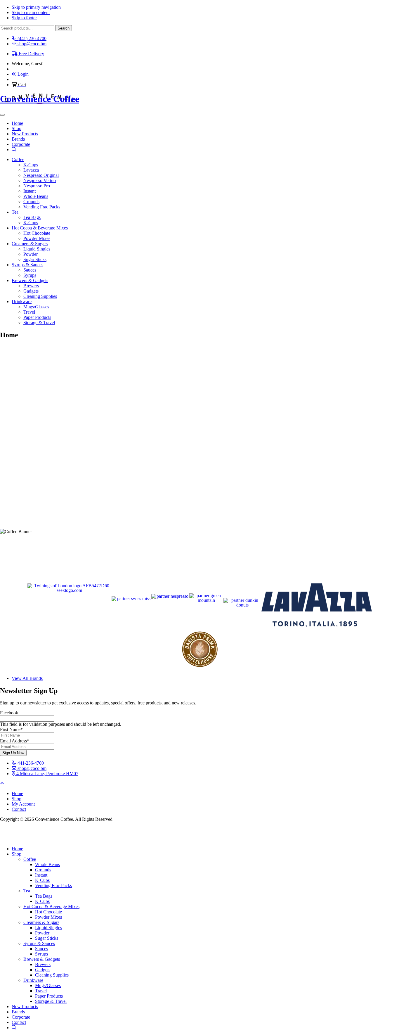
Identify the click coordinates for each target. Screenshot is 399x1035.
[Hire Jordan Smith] (199, 834)
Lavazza (31, 169)
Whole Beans (35, 196)
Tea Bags (32, 217)
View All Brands (27, 678)
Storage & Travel (39, 322)
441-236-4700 (30, 763)
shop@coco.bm (31, 768)
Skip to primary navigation (36, 7)
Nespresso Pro (36, 185)
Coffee (18, 159)
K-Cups (30, 164)
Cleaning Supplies (40, 296)
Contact (19, 1022)
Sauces (29, 269)
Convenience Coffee (39, 99)
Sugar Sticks (34, 259)
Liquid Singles (36, 248)
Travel (29, 312)
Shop (16, 853)
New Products (25, 1006)
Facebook (9, 712)
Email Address (14, 740)
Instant (29, 191)
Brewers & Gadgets (30, 280)
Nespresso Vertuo (39, 180)
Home (17, 848)
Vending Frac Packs (41, 206)
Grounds (31, 201)
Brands (18, 1011)
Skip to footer (24, 17)
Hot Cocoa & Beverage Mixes (40, 227)
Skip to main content (31, 12)
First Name (11, 729)
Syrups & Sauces (27, 264)
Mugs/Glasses (36, 306)
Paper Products (37, 317)
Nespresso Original (41, 175)
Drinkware (22, 301)
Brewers (31, 285)
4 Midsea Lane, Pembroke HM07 (46, 773)
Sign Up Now (13, 753)
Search (64, 28)
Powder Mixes (36, 238)
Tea (15, 212)
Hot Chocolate (36, 233)
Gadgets (31, 290)
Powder (30, 254)
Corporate (21, 1017)
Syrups (29, 275)
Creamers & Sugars (30, 243)
